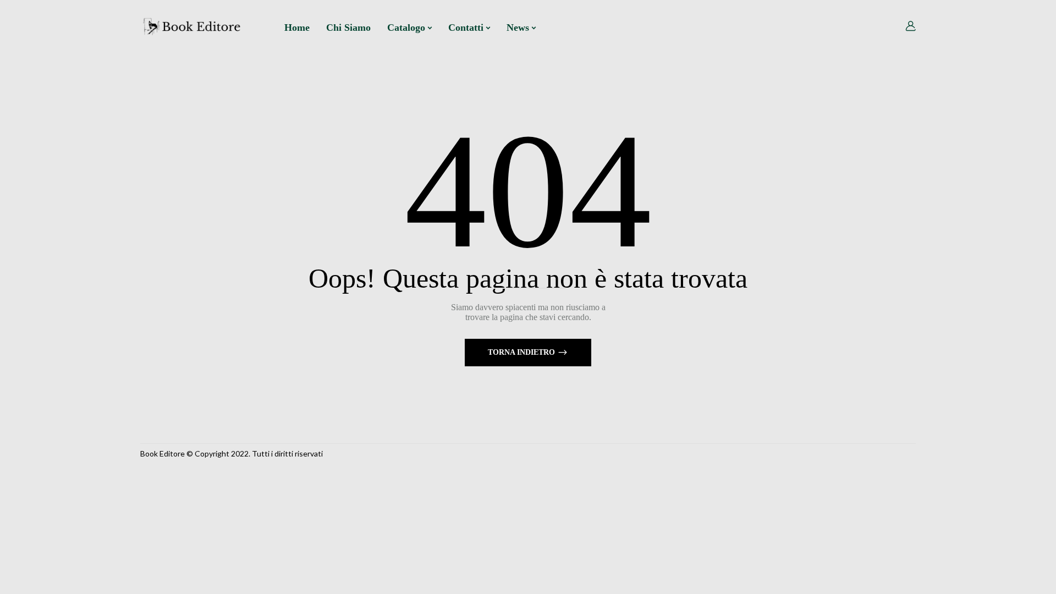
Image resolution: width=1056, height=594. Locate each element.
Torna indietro (522, 352)
